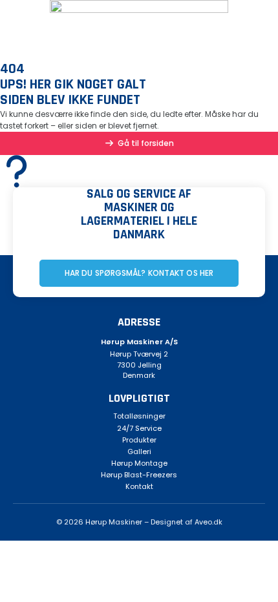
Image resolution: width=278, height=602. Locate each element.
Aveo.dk (208, 522)
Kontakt (139, 486)
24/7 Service (139, 428)
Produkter (139, 440)
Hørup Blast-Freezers (139, 475)
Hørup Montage (139, 463)
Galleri (139, 451)
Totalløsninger (139, 416)
